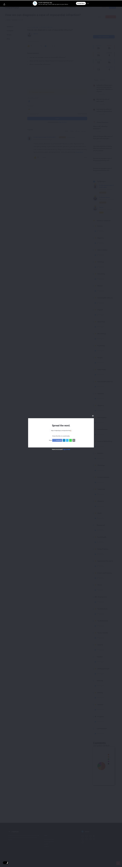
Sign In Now (66, 449)
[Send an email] (73, 440)
